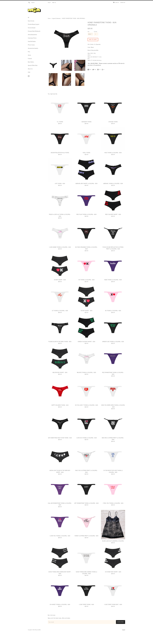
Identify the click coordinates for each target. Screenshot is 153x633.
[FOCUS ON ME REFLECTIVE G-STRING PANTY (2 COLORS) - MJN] (113, 233)
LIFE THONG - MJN (60, 183)
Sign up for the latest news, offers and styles (59, 618)
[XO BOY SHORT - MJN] (86, 297)
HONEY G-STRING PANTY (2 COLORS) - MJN (86, 536)
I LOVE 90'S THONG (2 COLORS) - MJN (86, 438)
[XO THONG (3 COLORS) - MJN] (113, 297)
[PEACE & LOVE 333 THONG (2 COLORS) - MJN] (60, 201)
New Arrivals (31, 21)
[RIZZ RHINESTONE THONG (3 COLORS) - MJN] (113, 359)
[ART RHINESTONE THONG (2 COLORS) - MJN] (86, 489)
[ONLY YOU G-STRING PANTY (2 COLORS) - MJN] (86, 457)
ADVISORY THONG (86, 121)
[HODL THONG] (86, 139)
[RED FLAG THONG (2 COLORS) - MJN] (86, 201)
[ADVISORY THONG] (86, 108)
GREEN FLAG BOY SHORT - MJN (86, 341)
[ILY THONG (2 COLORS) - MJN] (60, 297)
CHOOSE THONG (113, 121)
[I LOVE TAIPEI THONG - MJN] (86, 591)
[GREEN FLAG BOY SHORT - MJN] (86, 328)
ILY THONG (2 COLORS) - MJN (60, 310)
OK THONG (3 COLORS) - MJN (86, 279)
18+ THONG (60, 121)
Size (88, 31)
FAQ (29, 72)
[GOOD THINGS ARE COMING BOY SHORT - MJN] (60, 558)
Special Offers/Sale (32, 65)
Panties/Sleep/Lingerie (33, 24)
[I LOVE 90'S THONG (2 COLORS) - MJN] (86, 424)
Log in (49, 2)
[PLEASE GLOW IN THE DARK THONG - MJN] (60, 328)
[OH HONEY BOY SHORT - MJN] (113, 558)
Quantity (95, 31)
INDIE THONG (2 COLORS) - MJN (113, 279)
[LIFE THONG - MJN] (60, 170)
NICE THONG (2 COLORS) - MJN (113, 152)
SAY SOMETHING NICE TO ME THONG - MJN (60, 438)
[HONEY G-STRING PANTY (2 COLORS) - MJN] (86, 522)
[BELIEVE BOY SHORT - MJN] (60, 359)
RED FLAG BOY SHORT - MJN (113, 214)
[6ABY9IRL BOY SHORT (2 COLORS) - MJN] (86, 170)
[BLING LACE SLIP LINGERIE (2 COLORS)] (113, 524)
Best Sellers (31, 62)
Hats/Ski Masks (32, 41)
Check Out (122, 2)
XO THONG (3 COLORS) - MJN (113, 310)
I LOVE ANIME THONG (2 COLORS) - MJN (60, 247)
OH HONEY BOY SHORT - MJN (113, 572)
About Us (30, 69)
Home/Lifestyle (31, 27)
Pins (29, 51)
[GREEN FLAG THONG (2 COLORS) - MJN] (113, 328)
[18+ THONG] (60, 108)
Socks (29, 55)
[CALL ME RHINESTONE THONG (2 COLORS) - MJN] (60, 489)
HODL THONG (86, 152)
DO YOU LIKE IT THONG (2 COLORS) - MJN (86, 405)
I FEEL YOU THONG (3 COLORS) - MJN (113, 503)
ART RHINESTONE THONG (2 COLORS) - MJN (86, 503)
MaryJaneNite (38, 629)
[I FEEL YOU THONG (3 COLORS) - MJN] (113, 489)
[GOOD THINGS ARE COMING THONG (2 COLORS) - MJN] (86, 558)
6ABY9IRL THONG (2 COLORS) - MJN (113, 183)
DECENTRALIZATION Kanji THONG (60, 152)
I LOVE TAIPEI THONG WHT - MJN (113, 604)
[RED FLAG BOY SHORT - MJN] (113, 201)
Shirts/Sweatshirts (32, 34)
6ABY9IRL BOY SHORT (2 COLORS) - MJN (86, 183)
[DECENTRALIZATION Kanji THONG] (60, 139)
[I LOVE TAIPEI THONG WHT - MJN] (113, 591)
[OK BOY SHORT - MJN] (60, 266)
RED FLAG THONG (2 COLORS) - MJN (86, 214)
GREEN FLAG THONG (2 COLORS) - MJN (113, 341)
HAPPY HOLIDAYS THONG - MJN (59, 405)
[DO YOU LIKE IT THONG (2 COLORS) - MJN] (86, 391)
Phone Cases (31, 45)
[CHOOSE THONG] (113, 108)
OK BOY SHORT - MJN (60, 279)
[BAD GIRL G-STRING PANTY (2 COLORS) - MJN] (113, 424)
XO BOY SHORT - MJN (86, 310)
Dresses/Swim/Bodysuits (34, 31)
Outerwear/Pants (32, 38)
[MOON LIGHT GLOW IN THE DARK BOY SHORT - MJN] (60, 457)
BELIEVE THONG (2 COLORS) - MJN (86, 372)
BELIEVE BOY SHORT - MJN (60, 372)
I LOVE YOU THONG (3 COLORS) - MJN (60, 536)
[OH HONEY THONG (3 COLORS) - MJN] (60, 591)
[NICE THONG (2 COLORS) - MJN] (113, 139)
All (28, 17)
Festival (30, 58)
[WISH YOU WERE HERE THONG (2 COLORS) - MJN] (113, 391)
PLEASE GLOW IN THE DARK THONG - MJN (59, 341)
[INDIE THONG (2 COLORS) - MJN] (113, 266)
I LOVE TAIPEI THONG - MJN (86, 604)
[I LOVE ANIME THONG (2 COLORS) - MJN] (60, 233)
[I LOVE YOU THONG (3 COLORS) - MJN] (60, 522)
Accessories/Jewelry (33, 48)
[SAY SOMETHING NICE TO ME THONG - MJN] (60, 424)
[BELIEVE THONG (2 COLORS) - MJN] (86, 359)
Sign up (54, 2)
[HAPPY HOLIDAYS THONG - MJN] (60, 391)
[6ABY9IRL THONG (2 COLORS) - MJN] (113, 170)
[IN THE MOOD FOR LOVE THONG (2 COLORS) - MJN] (113, 457)
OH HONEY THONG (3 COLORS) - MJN (60, 604)
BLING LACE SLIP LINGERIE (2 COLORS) (113, 541)
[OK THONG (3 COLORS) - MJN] (86, 266)
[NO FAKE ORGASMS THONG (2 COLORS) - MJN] (86, 233)
